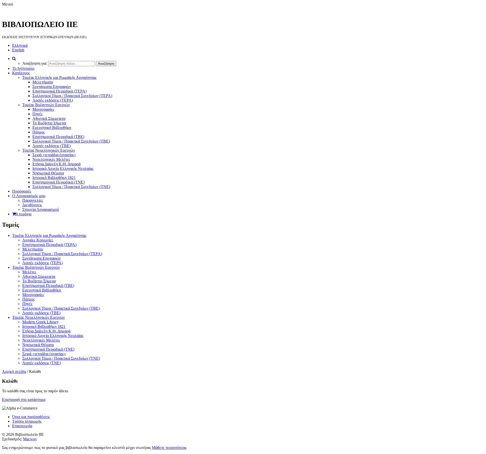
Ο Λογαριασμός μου (28, 196)
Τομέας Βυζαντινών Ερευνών (46, 105)
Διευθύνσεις (32, 205)
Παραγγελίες (32, 200)
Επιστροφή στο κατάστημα (23, 399)
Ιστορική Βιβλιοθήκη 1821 (54, 177)
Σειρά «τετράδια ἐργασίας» (54, 155)
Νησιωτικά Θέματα (48, 173)
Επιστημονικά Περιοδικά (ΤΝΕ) (58, 182)
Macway (30, 439)
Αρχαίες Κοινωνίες (37, 240)
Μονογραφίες (43, 109)
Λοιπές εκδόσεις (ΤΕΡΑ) (52, 100)
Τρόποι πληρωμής (27, 421)
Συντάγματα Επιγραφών (51, 86)
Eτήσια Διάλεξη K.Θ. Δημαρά (56, 164)
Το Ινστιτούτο (23, 68)
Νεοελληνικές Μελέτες (51, 159)
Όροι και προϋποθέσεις (31, 417)
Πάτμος (38, 132)
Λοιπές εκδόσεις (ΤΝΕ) (41, 363)
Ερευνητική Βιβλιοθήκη (51, 127)
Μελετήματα (42, 82)
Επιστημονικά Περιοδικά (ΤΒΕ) (58, 136)
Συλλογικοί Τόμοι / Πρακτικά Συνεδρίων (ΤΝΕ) (71, 187)
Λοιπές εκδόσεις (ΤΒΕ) (51, 146)
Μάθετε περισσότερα (169, 447)
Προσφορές (21, 191)
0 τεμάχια (23, 214)
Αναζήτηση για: (34, 63)
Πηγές (37, 114)
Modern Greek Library (40, 322)
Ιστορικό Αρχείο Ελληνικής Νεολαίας (62, 168)
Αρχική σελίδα (14, 371)
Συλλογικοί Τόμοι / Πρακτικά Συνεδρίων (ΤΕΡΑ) (72, 96)
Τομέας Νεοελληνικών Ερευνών (48, 150)
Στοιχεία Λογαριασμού (40, 209)
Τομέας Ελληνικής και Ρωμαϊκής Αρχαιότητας (59, 77)
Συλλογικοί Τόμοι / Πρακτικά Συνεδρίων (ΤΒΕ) (71, 141)
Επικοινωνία (22, 426)
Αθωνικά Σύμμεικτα (48, 118)
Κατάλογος (21, 73)
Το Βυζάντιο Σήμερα (49, 123)
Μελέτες (29, 272)
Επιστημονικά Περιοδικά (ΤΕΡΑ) (59, 91)
